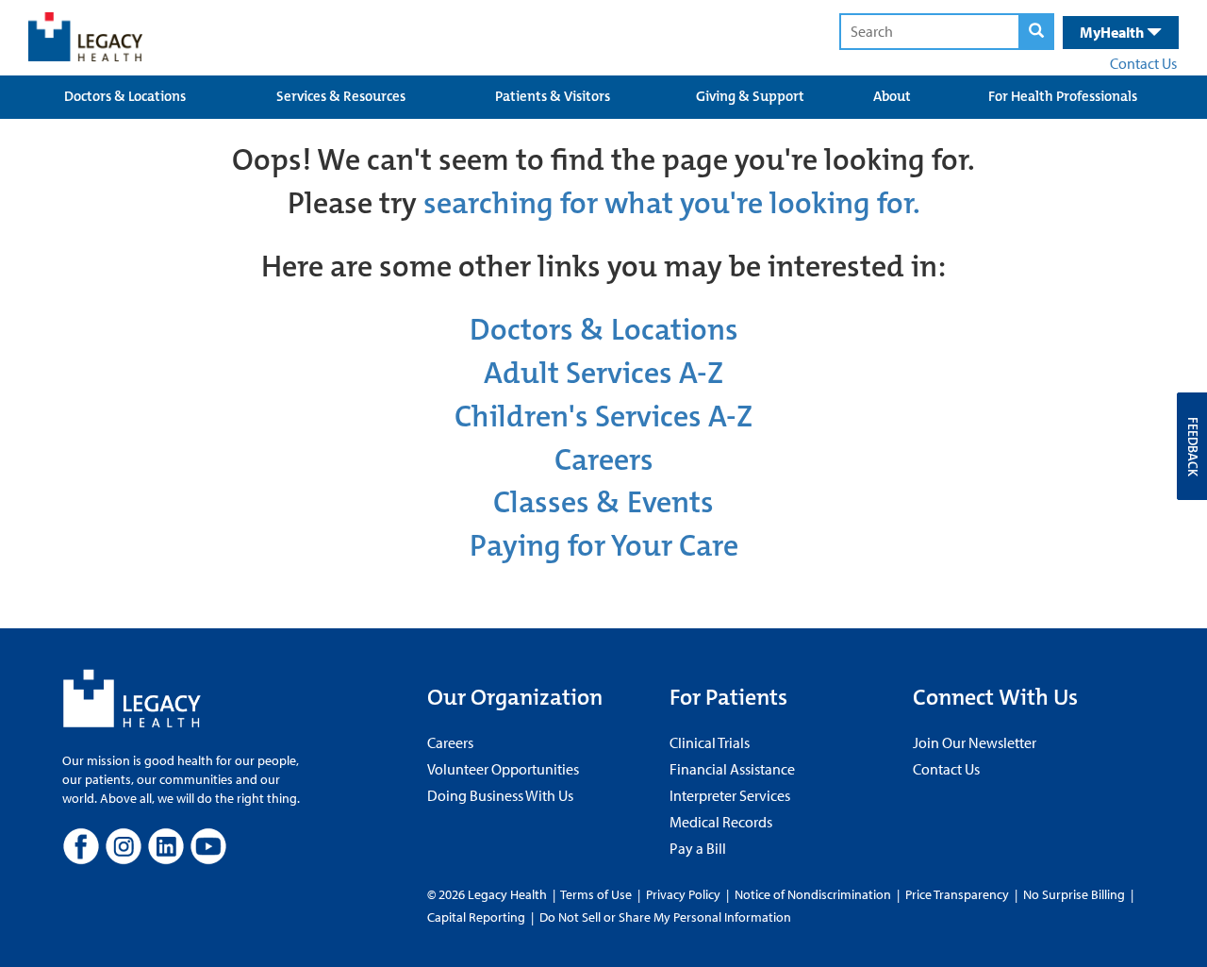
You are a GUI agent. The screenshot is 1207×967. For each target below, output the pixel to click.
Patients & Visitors (552, 96)
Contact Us (1143, 63)
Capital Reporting (476, 917)
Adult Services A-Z (603, 373)
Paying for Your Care (604, 545)
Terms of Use (597, 894)
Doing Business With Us (500, 795)
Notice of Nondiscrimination (813, 894)
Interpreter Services (730, 795)
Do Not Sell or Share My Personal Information (665, 917)
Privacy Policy (683, 894)
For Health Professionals (1062, 96)
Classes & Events (603, 502)
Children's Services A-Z (603, 416)
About (892, 96)
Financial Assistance (732, 768)
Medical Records (721, 821)
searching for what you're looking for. (671, 203)
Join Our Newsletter (974, 742)
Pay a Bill (698, 848)
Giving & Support (750, 96)
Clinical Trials (710, 742)
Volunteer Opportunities (503, 768)
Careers (603, 460)
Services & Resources (340, 96)
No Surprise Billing (1074, 894)
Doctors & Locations (125, 96)
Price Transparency (957, 894)
